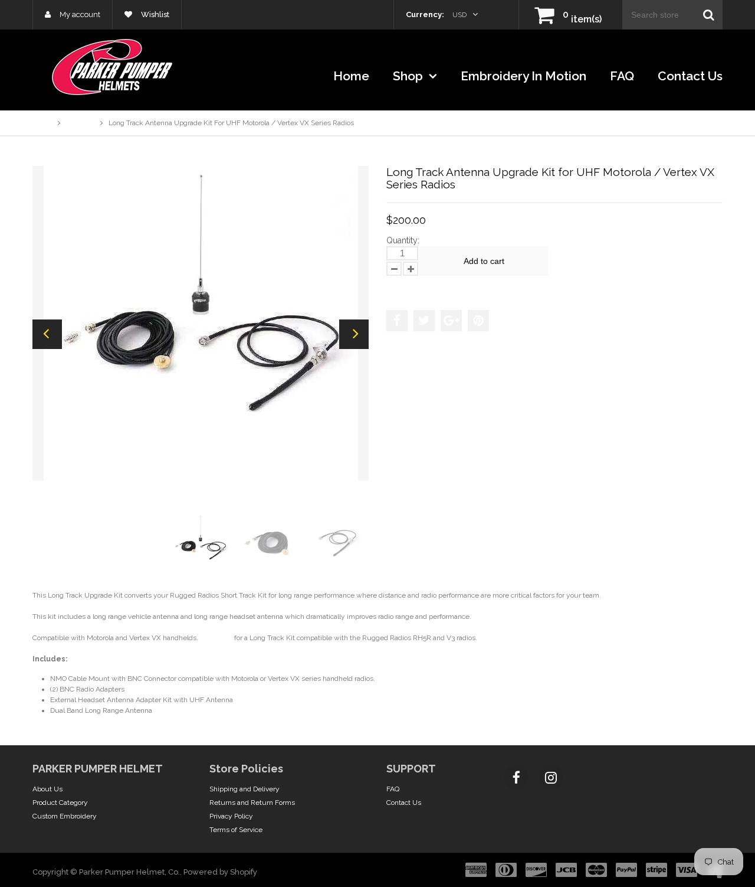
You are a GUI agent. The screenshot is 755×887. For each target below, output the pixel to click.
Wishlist (154, 14)
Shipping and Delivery (244, 789)
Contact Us (403, 802)
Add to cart (484, 261)
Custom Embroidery (64, 816)
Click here (216, 638)
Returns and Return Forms (252, 802)
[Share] (397, 320)
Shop (409, 76)
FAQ (622, 76)
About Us (47, 789)
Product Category (60, 802)
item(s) (582, 19)
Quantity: (402, 240)
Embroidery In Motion (523, 76)
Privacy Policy (231, 816)
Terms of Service (235, 830)
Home (351, 76)
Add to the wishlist (424, 287)
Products (80, 123)
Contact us (690, 76)
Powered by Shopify (220, 872)
